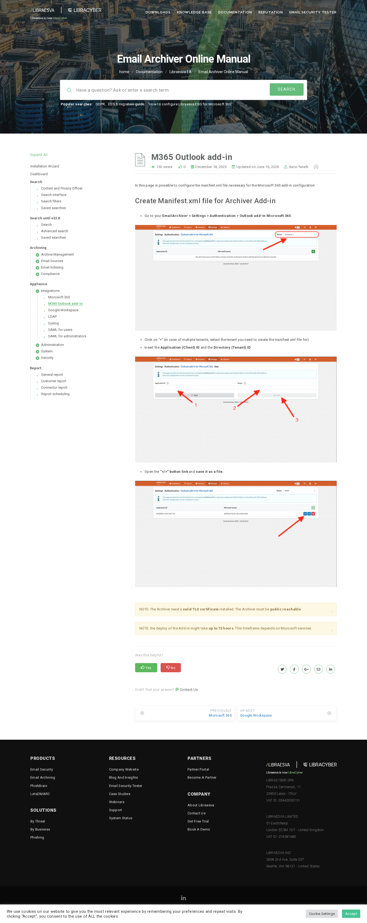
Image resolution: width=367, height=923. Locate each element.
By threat (37, 821)
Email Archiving (42, 777)
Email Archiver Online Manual (223, 72)
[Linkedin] (183, 899)
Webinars (116, 802)
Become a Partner (202, 777)
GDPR (100, 104)
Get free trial (198, 821)
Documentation (235, 12)
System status (120, 818)
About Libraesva (201, 805)
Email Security (41, 769)
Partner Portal (198, 769)
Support (115, 810)
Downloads (158, 12)
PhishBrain (38, 786)
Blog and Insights (123, 777)
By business (40, 829)
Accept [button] (351, 914)
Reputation (270, 12)
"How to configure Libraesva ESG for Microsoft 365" (190, 104)
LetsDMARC (40, 794)
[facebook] (294, 669)
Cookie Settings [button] (322, 914)
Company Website (124, 769)
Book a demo (199, 829)
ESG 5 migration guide (126, 104)
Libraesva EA (181, 72)
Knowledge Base (194, 12)
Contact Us (189, 690)
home (124, 72)
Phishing (37, 837)
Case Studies (120, 794)
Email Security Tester (313, 12)
